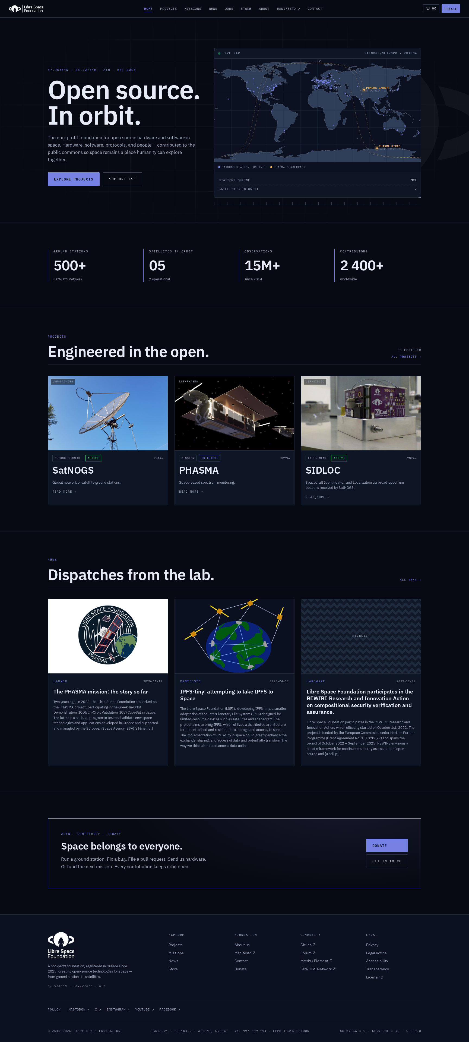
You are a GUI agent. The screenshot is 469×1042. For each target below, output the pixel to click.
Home (148, 9)
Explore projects (73, 179)
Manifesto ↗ (288, 9)
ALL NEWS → (410, 580)
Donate (451, 8)
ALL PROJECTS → (406, 357)
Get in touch (387, 861)
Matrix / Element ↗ (316, 960)
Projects (168, 9)
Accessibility (377, 960)
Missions (193, 9)
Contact (315, 9)
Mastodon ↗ (79, 1009)
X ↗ (98, 1009)
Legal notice (376, 953)
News (213, 9)
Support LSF (122, 179)
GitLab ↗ (308, 944)
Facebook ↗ (169, 1009)
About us (242, 944)
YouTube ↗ (144, 1009)
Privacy (372, 944)
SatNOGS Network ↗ (318, 969)
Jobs (229, 9)
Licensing (374, 977)
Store (246, 9)
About (264, 9)
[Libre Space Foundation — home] (26, 8)
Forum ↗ (308, 953)
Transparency (377, 969)
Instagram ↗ (118, 1009)
